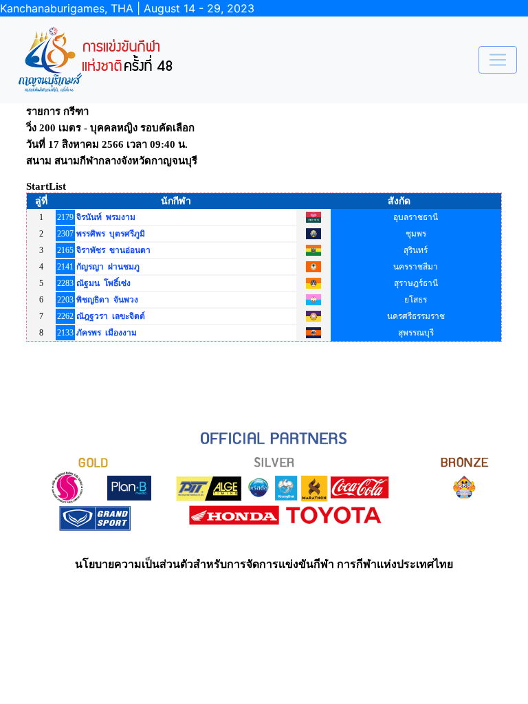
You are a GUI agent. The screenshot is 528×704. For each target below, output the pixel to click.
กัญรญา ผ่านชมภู (108, 267)
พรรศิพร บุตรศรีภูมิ (110, 234)
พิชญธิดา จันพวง (107, 300)
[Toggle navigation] (497, 60)
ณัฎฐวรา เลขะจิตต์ (110, 316)
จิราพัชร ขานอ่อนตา (113, 250)
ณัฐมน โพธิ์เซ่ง (103, 283)
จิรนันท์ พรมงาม (105, 217)
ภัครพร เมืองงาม (106, 333)
